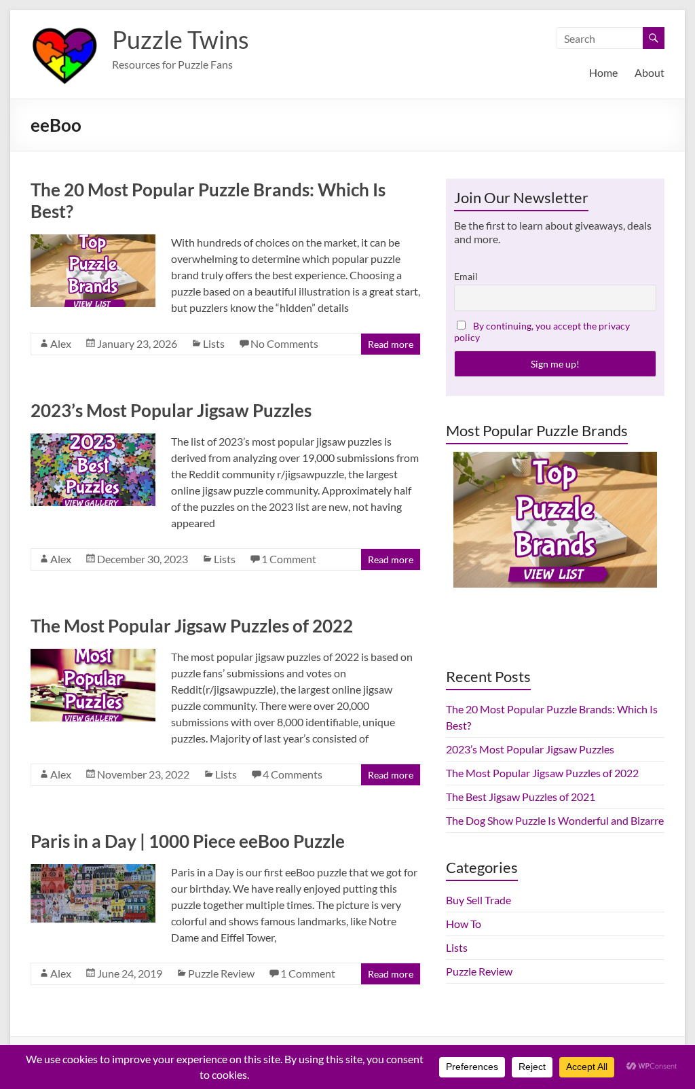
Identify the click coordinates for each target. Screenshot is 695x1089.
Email (466, 276)
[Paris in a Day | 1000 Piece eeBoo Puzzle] (93, 870)
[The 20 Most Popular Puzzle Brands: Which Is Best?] (93, 240)
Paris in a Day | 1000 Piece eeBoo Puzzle (188, 841)
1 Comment (288, 558)
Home (603, 72)
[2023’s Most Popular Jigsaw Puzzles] (93, 439)
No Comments (284, 343)
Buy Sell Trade (478, 899)
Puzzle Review (221, 973)
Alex (60, 343)
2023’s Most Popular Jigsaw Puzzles (171, 410)
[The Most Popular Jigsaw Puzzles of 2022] (93, 655)
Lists (214, 343)
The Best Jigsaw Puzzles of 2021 (520, 796)
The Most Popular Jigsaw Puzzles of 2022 (192, 626)
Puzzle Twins (180, 39)
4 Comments (292, 774)
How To (463, 923)
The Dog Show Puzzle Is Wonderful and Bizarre (555, 820)
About (649, 72)
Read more (390, 344)
